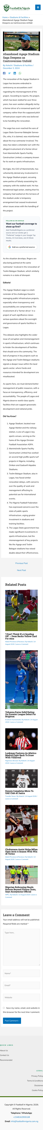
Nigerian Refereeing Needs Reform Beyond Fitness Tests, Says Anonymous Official (20, 889)
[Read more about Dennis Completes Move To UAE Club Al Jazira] (21, 778)
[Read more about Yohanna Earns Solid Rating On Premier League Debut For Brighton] (21, 679)
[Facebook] (4, 73)
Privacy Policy (37, 1076)
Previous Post (21, 563)
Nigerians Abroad (11, 761)
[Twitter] (9, 73)
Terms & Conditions (35, 1081)
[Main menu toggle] (38, 7)
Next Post (21, 570)
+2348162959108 (21, 1117)
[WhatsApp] (20, 73)
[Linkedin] (14, 73)
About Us (4, 1050)
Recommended (6, 1060)
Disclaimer (38, 1085)
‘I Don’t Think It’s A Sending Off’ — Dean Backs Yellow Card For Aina (21, 636)
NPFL (7, 895)
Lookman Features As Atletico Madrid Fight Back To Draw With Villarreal (20, 755)
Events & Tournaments (13, 720)
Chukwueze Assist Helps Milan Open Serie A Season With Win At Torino (21, 851)
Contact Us (4, 1055)
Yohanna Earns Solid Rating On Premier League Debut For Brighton (20, 714)
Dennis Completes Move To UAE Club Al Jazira (19, 792)
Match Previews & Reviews (14, 642)
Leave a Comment (22, 644)
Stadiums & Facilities (23, 65)
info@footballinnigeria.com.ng (24, 1121)
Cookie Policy (37, 1090)
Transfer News (10, 796)
